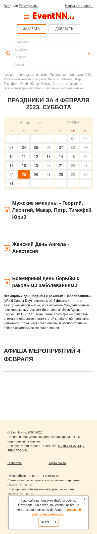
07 (61, 147)
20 (48, 165)
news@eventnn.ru (19, 485)
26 (36, 174)
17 (11, 165)
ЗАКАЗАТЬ (31, 29)
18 (24, 165)
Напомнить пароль (79, 6)
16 (86, 156)
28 (61, 174)
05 (36, 147)
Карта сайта (57, 463)
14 (61, 156)
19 (36, 165)
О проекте (14, 463)
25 (24, 174)
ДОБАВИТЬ (64, 29)
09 (86, 147)
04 (24, 147)
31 (11, 183)
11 (24, 156)
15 (73, 156)
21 (61, 165)
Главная (9, 74)
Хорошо (48, 522)
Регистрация (28, 6)
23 (86, 165)
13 (48, 156)
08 (73, 147)
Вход (7, 6)
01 (73, 138)
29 (73, 174)
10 (11, 156)
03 (11, 147)
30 (86, 174)
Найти (7, 54)
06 (48, 147)
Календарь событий (32, 74)
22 (73, 165)
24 (11, 174)
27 (48, 174)
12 (36, 156)
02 (86, 138)
